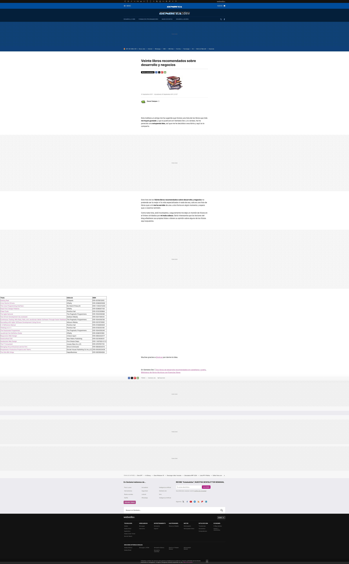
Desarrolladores (182, 19)
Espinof (156, 528)
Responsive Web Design (8, 336)
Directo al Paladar (174, 526)
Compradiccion (203, 531)
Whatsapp (158, 49)
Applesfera (127, 531)
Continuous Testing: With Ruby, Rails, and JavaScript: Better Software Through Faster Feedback (33, 319)
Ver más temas (130, 502)
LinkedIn (206, 501)
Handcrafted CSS (6, 338)
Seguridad (145, 491)
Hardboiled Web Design (8, 341)
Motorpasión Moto (189, 528)
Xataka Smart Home (129, 533)
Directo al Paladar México (174, 548)
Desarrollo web (129, 19)
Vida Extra (142, 528)
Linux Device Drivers (7, 303)
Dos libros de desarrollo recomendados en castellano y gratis (181, 370)
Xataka (126, 526)
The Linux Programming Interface (11, 306)
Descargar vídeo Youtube (174, 475)
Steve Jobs (142, 49)
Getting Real (4, 300)
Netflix (126, 498)
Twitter (221, 19)
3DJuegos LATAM (144, 547)
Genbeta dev (174, 13)
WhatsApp (145, 498)
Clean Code (4, 311)
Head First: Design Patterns (9, 309)
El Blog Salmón (218, 526)
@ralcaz (159, 357)
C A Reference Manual (8, 325)
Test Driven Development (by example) (13, 317)
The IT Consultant (6, 344)
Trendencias (202, 526)
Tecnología (186, 49)
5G (193, 49)
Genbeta (174, 6)
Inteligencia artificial (165, 487)
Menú (129, 6)
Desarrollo (162, 378)
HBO (164, 49)
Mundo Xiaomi (128, 536)
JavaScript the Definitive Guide (11, 333)
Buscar (221, 510)
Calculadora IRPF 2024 (190, 475)
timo (160, 494)
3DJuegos (142, 526)
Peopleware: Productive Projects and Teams (15, 349)
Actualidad (145, 487)
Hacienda (211, 49)
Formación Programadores (148, 19)
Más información (188, 562)
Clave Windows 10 (159, 475)
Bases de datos (167, 19)
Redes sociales (128, 494)
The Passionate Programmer (10, 330)
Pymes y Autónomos (217, 529)
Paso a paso (127, 487)
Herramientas (128, 491)
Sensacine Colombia (157, 550)
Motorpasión (187, 526)
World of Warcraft (201, 49)
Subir (220, 517)
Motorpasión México (187, 548)
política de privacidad (200, 491)
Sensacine (157, 526)
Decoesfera (202, 528)
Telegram (194, 501)
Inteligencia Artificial (165, 498)
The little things (7, 352)
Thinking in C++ (5, 328)
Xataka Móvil (127, 528)
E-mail (165, 72)
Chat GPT (140, 475)
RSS (198, 501)
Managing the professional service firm (13, 347)
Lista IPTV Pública (205, 475)
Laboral (144, 494)
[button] (153, 101)
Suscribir (206, 487)
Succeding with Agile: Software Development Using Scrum (20, 322)
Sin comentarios (148, 72)
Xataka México (128, 547)
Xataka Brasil (127, 550)
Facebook (224, 19)
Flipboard (162, 72)
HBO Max (171, 49)
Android (150, 49)
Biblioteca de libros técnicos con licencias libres (160, 372)
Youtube (190, 501)
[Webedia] (129, 517)
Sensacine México (159, 547)
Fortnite (178, 49)
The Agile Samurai (6, 314)
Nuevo (219, 6)
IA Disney (148, 475)
